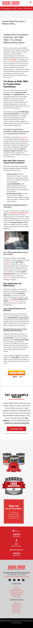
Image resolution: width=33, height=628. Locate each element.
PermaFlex (6, 264)
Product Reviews (16, 589)
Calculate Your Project (16, 593)
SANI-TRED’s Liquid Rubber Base (19, 213)
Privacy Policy (16, 613)
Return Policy (16, 609)
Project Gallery (16, 596)
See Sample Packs (16, 429)
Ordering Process (16, 605)
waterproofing (23, 137)
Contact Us (16, 603)
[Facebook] (9, 580)
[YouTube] (18, 580)
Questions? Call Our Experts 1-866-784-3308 (16, 576)
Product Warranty (16, 595)
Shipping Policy (16, 607)
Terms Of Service (16, 611)
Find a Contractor (16, 623)
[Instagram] (14, 580)
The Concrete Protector (25, 621)
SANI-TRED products (14, 301)
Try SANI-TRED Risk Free (16, 591)
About (16, 587)
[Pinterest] (23, 580)
